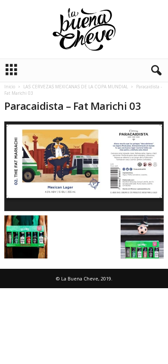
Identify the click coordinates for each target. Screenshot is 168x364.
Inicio (9, 87)
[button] (154, 70)
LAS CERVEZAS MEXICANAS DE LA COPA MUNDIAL (75, 87)
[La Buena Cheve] (84, 29)
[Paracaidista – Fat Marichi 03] (84, 166)
